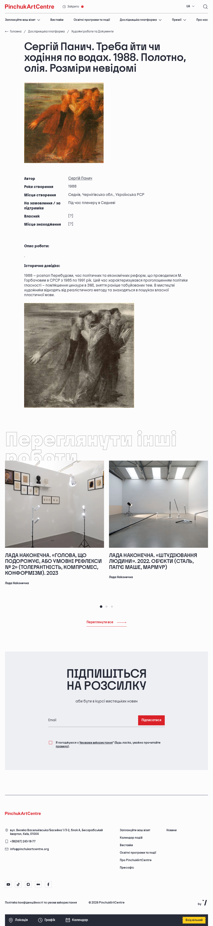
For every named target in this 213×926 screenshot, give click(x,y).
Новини (171, 830)
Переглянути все (100, 622)
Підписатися (151, 720)
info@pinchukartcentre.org (29, 849)
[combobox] (190, 6)
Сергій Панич (80, 178)
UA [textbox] (188, 6)
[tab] (101, 606)
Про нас (202, 20)
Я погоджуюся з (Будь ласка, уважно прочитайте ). (108, 744)
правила (62, 746)
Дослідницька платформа (138, 20)
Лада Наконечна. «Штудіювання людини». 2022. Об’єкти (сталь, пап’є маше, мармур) (153, 561)
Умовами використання (96, 742)
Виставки (56, 20)
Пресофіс (127, 867)
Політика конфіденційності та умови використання (41, 902)
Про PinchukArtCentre (136, 860)
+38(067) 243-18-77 (23, 841)
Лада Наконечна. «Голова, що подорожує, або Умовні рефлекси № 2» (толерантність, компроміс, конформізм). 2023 (53, 564)
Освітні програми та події (92, 20)
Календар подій (131, 837)
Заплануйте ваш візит (20, 20)
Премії (176, 20)
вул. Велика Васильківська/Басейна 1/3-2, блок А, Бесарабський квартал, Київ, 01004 (56, 832)
